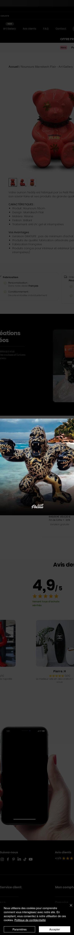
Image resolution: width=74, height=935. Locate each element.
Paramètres (20, 929)
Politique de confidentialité (30, 920)
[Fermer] (68, 907)
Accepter (54, 929)
